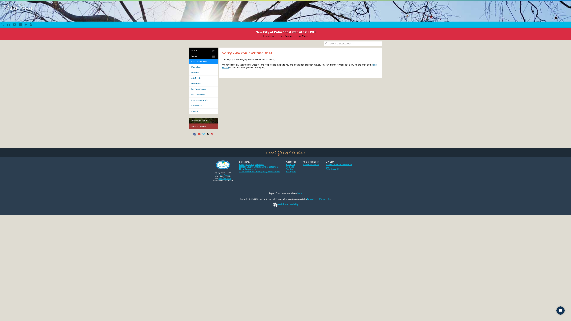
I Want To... (196, 67)
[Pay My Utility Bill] (25, 24)
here (299, 193)
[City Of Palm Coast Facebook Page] (194, 135)
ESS (327, 167)
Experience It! (270, 36)
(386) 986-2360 (224, 179)
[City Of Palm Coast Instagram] (208, 135)
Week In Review (199, 126)
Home (194, 50)
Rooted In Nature (199, 120)
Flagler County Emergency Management (258, 167)
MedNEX (195, 72)
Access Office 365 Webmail (339, 164)
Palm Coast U (332, 169)
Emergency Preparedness (251, 164)
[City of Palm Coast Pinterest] (212, 135)
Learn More (302, 36)
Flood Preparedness (248, 169)
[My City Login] (31, 24)
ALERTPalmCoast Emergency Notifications (259, 172)
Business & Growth (199, 100)
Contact (194, 111)
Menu (194, 56)
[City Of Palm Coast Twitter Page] (203, 135)
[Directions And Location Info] (8, 24)
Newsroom (196, 83)
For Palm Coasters (199, 89)
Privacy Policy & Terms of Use (318, 199)
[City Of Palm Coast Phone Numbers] (3, 24)
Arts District (196, 78)
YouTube (290, 167)
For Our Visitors (198, 94)
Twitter (289, 169)
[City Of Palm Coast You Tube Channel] (199, 135)
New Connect (286, 36)
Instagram (291, 172)
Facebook (290, 164)
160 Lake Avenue (223, 175)
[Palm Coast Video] (14, 24)
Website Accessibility (288, 204)
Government (196, 105)
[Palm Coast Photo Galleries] (20, 24)
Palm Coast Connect (199, 61)
